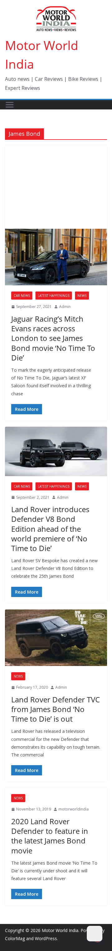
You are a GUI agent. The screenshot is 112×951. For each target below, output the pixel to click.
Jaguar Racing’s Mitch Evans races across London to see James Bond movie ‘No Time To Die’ (53, 338)
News (81, 295)
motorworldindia (73, 809)
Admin (65, 306)
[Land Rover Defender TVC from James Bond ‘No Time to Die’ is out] (56, 637)
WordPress (46, 938)
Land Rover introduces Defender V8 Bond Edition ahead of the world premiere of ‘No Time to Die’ (50, 528)
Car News (22, 295)
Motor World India (60, 930)
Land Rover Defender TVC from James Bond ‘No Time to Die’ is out (55, 709)
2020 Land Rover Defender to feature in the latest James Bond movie (49, 836)
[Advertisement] (56, 187)
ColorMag (15, 938)
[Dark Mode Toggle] (94, 934)
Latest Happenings (53, 295)
